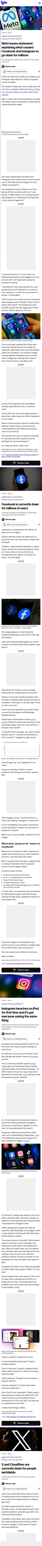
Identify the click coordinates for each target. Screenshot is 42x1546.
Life (35, 1417)
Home (4, 33)
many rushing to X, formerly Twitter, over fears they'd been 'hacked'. (21, 92)
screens (26, 1141)
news (25, 1072)
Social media (16, 457)
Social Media (17, 964)
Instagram (16, 455)
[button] (39, 72)
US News (8, 457)
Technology (27, 455)
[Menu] (39, 3)
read (37, 1135)
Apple (8, 1417)
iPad (25, 1128)
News (10, 33)
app (27, 1512)
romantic (15, 1077)
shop (25, 1074)
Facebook (9, 455)
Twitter (34, 455)
